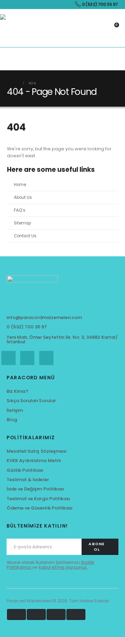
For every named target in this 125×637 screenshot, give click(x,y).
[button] (5, 58)
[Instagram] (46, 358)
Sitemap (22, 223)
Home (20, 184)
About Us (23, 197)
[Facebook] (8, 358)
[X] (27, 358)
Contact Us (25, 236)
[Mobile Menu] (120, 58)
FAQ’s (19, 210)
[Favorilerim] (87, 28)
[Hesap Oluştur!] (100, 28)
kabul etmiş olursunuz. (63, 567)
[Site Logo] (14, 28)
